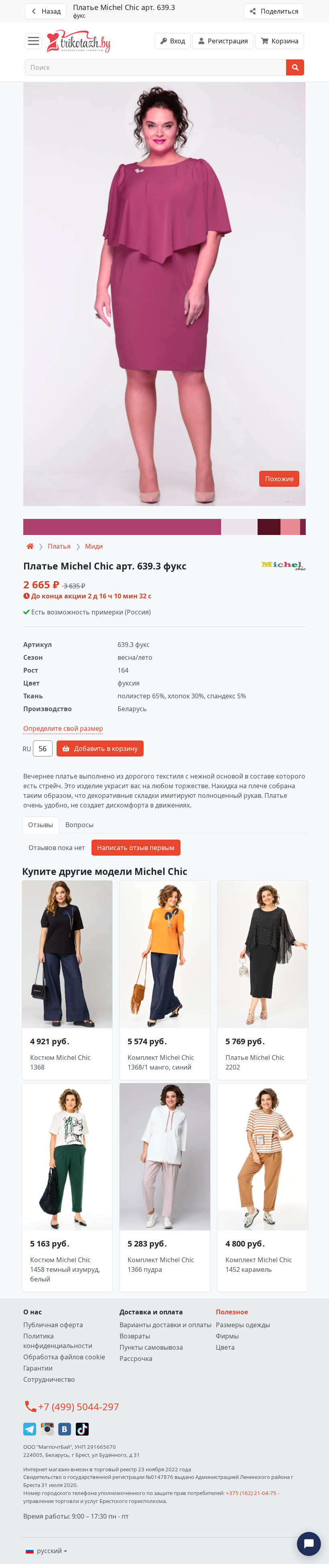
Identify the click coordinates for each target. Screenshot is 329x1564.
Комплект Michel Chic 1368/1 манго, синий (161, 1062)
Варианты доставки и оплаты (165, 1324)
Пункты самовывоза (151, 1347)
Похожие (279, 478)
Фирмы (227, 1336)
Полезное (232, 1312)
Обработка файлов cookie (64, 1356)
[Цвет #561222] (269, 527)
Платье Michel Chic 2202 (254, 1062)
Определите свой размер (63, 728)
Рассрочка (136, 1358)
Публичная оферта (53, 1324)
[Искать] (295, 67)
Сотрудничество (49, 1379)
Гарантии (38, 1368)
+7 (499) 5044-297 (78, 1406)
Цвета (225, 1347)
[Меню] (33, 41)
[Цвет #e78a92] (290, 527)
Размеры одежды (243, 1324)
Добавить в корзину (105, 748)
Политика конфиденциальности (57, 1341)
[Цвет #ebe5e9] (239, 527)
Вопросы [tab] (79, 824)
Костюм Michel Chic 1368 (60, 1062)
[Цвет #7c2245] (303, 527)
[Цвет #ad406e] (122, 527)
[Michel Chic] (283, 565)
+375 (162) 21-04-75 (251, 1493)
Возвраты (135, 1336)
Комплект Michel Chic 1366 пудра (161, 1264)
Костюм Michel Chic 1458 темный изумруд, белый (65, 1269)
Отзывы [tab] (40, 824)
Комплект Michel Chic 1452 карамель (258, 1264)
